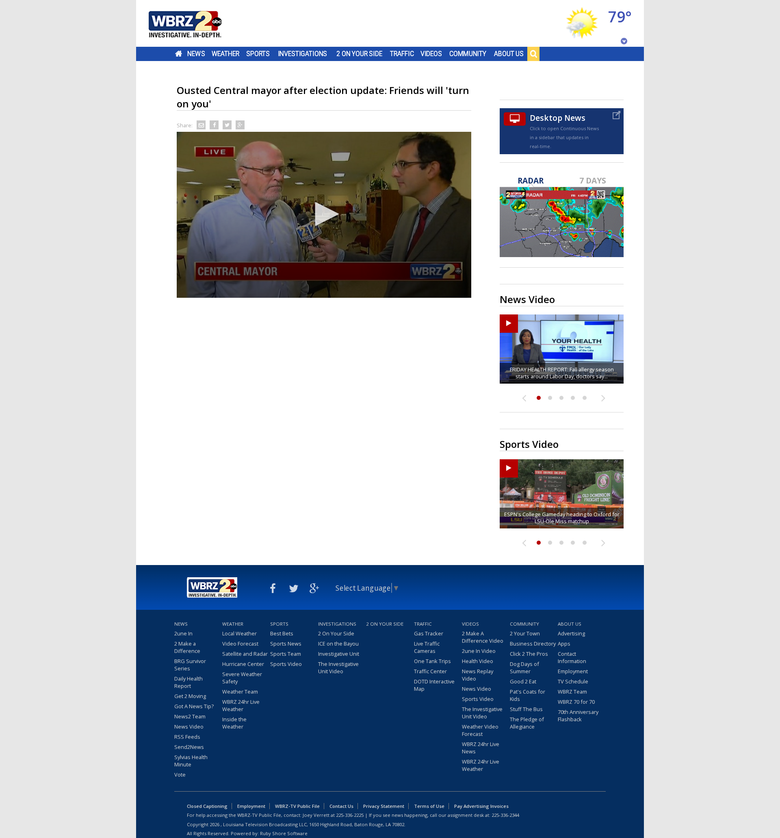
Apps (564, 643)
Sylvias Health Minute (191, 760)
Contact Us (341, 806)
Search (533, 54)
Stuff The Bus (526, 709)
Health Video (477, 661)
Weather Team (240, 691)
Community (467, 54)
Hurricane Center (243, 664)
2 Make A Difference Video (482, 637)
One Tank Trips (432, 661)
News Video (189, 726)
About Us (509, 54)
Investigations (302, 54)
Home (178, 54)
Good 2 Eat (523, 681)
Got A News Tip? (194, 706)
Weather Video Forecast (480, 730)
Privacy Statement (383, 806)
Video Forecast (240, 643)
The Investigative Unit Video (338, 667)
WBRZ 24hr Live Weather (241, 705)
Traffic (402, 54)
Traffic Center (430, 671)
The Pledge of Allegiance (527, 723)
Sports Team (285, 653)
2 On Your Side (359, 54)
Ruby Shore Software (284, 833)
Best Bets (281, 633)
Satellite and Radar (245, 653)
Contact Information (572, 657)
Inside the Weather (234, 723)
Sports (258, 54)
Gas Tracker (428, 633)
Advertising (571, 633)
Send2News (189, 747)
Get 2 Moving (190, 696)
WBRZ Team (572, 691)
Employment (573, 671)
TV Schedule (573, 681)
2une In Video (479, 651)
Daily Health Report (188, 682)
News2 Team (190, 716)
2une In (183, 633)
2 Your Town (525, 633)
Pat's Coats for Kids (527, 695)
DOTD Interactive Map (434, 685)
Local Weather (239, 633)
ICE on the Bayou (338, 643)
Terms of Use (429, 806)
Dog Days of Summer (524, 667)
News (196, 54)
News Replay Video (477, 675)
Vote (180, 774)
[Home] (195, 23)
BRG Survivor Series (190, 664)
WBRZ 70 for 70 (576, 701)
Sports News (285, 643)
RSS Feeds (187, 736)
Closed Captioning (207, 806)
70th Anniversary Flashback (578, 715)
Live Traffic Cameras (427, 647)
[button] (324, 214)
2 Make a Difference (187, 647)
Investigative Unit (338, 653)
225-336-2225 (350, 815)
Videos (431, 54)
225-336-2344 (505, 815)
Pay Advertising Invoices (481, 806)
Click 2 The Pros (529, 653)
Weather (225, 54)
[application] (324, 215)
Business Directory (533, 643)
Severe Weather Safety (242, 677)
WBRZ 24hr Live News (480, 747)
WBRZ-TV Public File (297, 806)
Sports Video (286, 664)
